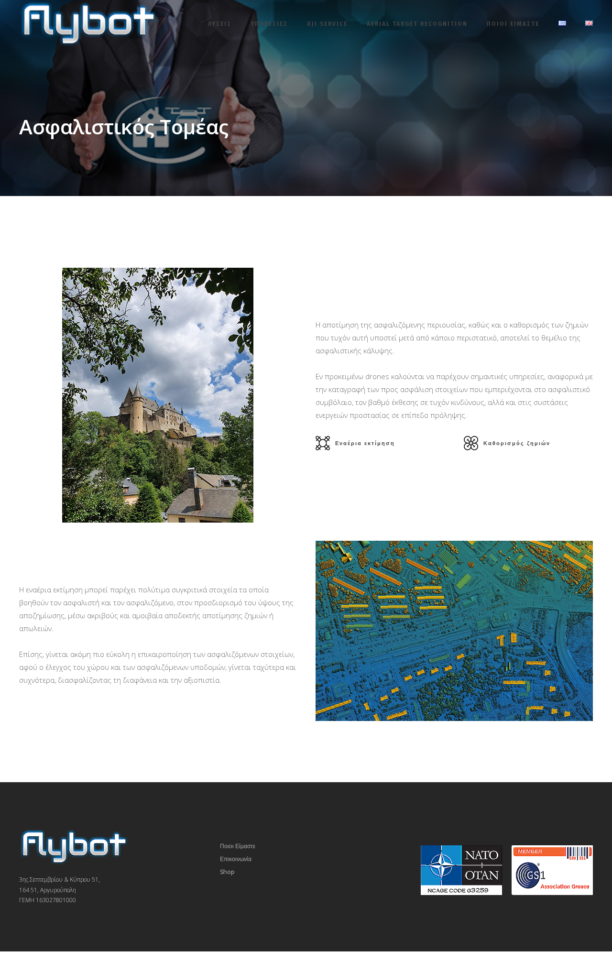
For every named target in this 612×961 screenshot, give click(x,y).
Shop (227, 871)
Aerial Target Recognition (417, 23)
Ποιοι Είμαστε (237, 846)
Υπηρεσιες (269, 23)
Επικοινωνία (235, 859)
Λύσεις (219, 23)
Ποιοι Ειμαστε (513, 23)
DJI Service (327, 23)
